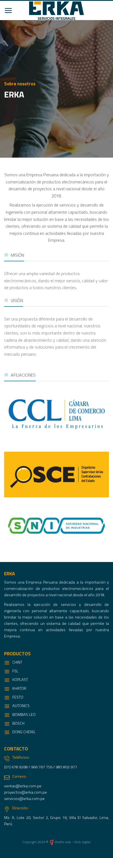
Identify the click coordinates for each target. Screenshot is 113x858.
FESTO (17, 697)
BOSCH (18, 723)
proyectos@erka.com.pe (25, 792)
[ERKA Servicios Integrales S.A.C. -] (56, 10)
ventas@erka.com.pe (22, 786)
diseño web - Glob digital (73, 842)
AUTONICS (21, 706)
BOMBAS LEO (24, 714)
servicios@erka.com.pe (24, 799)
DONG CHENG (23, 732)
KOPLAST (20, 680)
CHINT (17, 662)
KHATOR (19, 688)
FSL (15, 671)
